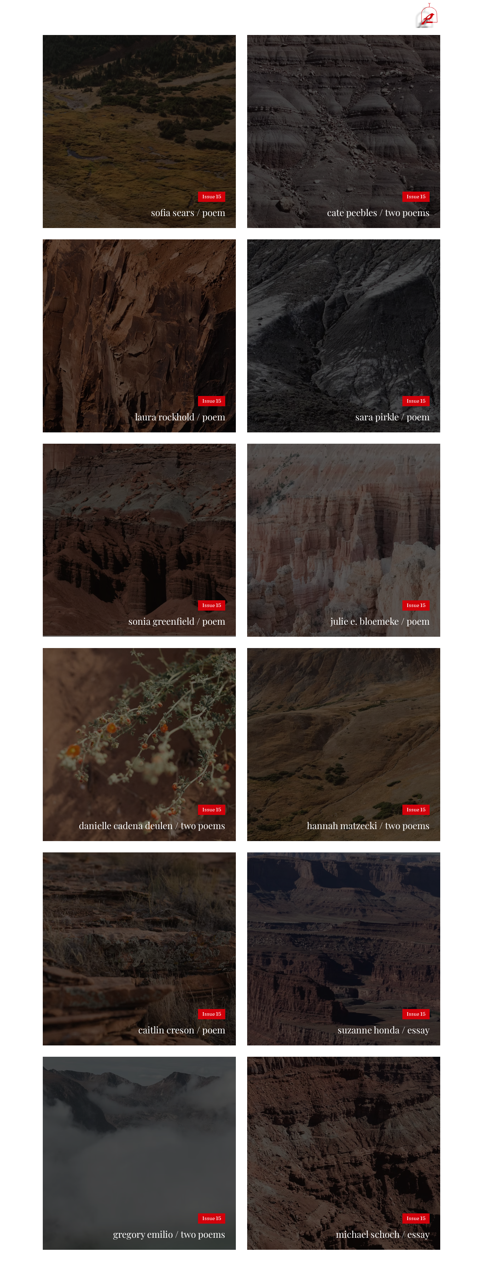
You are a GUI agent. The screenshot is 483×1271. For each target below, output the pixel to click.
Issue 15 (211, 196)
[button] (429, 14)
